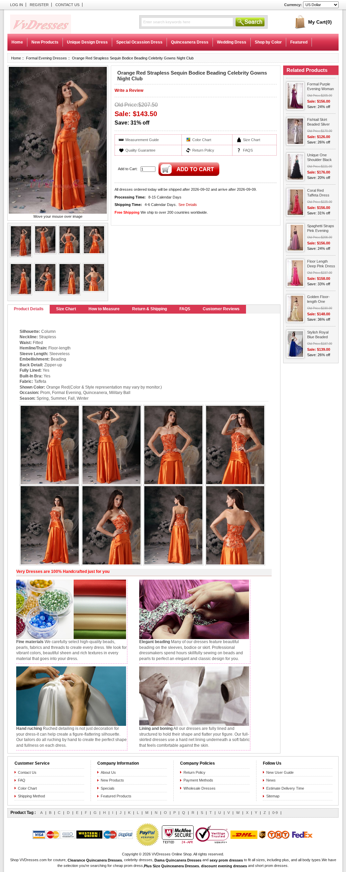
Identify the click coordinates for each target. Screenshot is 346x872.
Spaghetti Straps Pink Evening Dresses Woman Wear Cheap (321, 229)
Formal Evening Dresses (46, 58)
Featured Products (116, 796)
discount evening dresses (224, 866)
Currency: (293, 5)
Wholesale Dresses (199, 788)
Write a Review (129, 90)
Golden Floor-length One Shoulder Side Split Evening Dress (318, 300)
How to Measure (104, 309)
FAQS (248, 150)
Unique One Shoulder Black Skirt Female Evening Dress (319, 158)
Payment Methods (198, 780)
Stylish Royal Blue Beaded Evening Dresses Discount (321, 335)
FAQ (21, 780)
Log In (16, 5)
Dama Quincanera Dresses (177, 860)
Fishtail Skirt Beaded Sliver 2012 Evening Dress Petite (318, 122)
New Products (112, 780)
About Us (108, 772)
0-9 (275, 813)
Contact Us (67, 5)
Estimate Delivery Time (285, 788)
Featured (298, 42)
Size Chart (251, 140)
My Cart (320, 22)
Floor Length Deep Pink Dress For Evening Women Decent (321, 264)
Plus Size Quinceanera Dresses (171, 866)
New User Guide (280, 772)
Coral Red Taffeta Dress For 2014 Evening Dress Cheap (319, 193)
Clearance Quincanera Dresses (95, 860)
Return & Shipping (149, 309)
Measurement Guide (142, 140)
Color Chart (201, 140)
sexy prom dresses (226, 860)
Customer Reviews (221, 309)
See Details (187, 205)
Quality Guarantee (140, 150)
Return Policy (203, 150)
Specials (108, 788)
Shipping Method (31, 796)
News (271, 780)
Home (17, 42)
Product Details (29, 309)
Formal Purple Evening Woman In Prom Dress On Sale (320, 87)
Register (39, 5)
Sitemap (272, 796)
